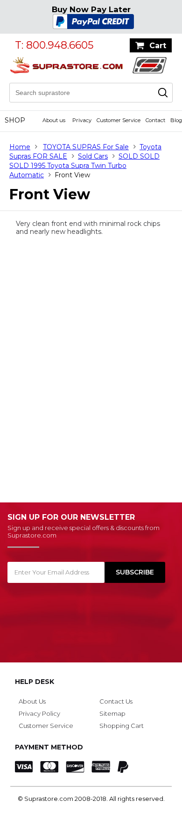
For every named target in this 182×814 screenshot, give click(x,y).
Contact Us (116, 701)
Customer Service (118, 120)
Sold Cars (93, 156)
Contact (155, 120)
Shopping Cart (121, 725)
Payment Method (49, 747)
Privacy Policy (39, 713)
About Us (32, 701)
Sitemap (112, 713)
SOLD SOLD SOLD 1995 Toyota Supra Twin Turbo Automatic (84, 165)
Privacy (81, 120)
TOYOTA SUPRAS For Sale (86, 147)
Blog (176, 120)
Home (19, 147)
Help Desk (34, 681)
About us (53, 120)
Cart (157, 45)
